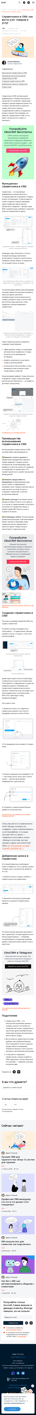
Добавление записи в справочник (15, 84)
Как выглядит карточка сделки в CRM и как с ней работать (18, 606)
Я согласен (12, 1409)
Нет (15, 1104)
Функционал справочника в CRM (14, 73)
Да (6, 1104)
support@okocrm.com (18, 1357)
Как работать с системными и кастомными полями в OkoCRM (16, 815)
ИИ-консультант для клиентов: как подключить (16, 1243)
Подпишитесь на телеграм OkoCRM (13, 432)
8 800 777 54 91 (18, 1354)
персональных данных (14, 1330)
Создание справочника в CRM (13, 81)
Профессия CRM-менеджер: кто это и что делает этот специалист (16, 1202)
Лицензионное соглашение (18, 1385)
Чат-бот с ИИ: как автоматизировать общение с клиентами (17, 1284)
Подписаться (13, 1323)
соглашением (21, 1336)
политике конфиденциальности (14, 1403)
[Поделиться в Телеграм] (14, 1071)
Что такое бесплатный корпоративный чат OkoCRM (16, 1009)
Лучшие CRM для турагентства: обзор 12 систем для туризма (17, 1159)
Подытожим (6, 87)
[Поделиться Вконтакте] (18, 1071)
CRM (3, 28)
